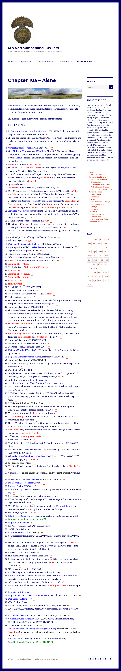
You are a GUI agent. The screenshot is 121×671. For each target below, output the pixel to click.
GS (107, 260)
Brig (99, 243)
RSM (106, 277)
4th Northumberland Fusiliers (33, 48)
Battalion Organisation (101, 184)
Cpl (94, 252)
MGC (106, 268)
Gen (89, 260)
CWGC (106, 252)
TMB (106, 281)
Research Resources (98, 175)
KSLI (94, 264)
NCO (89, 272)
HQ (89, 264)
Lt (105, 264)
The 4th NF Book (83, 62)
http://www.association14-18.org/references (48, 207)
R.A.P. (105, 272)
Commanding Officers (99, 214)
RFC (100, 277)
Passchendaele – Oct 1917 (100, 202)
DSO (106, 256)
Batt (102, 239)
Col (106, 248)
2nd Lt (90, 239)
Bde (107, 239)
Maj (95, 268)
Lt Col (90, 268)
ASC (96, 239)
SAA (89, 281)
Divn (95, 256)
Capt (105, 243)
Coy (89, 252)
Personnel (64, 62)
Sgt (94, 281)
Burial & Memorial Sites (100, 219)
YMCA (90, 285)
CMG (95, 248)
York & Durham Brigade (100, 187)
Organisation (25, 62)
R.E (89, 277)
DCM (90, 256)
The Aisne (95, 209)
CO (101, 248)
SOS (100, 281)
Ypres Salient (96, 194)
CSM (100, 252)
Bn (94, 243)
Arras (93, 199)
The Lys (94, 207)
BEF (89, 243)
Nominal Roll (96, 217)
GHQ (95, 260)
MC (100, 268)
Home (11, 62)
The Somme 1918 (97, 204)
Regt (94, 277)
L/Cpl (100, 264)
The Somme (95, 197)
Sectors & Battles (45, 62)
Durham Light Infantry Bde (101, 189)
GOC (101, 260)
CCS (89, 248)
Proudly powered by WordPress (45, 659)
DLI (101, 256)
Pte (99, 272)
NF (95, 272)
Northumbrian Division (97, 177)
